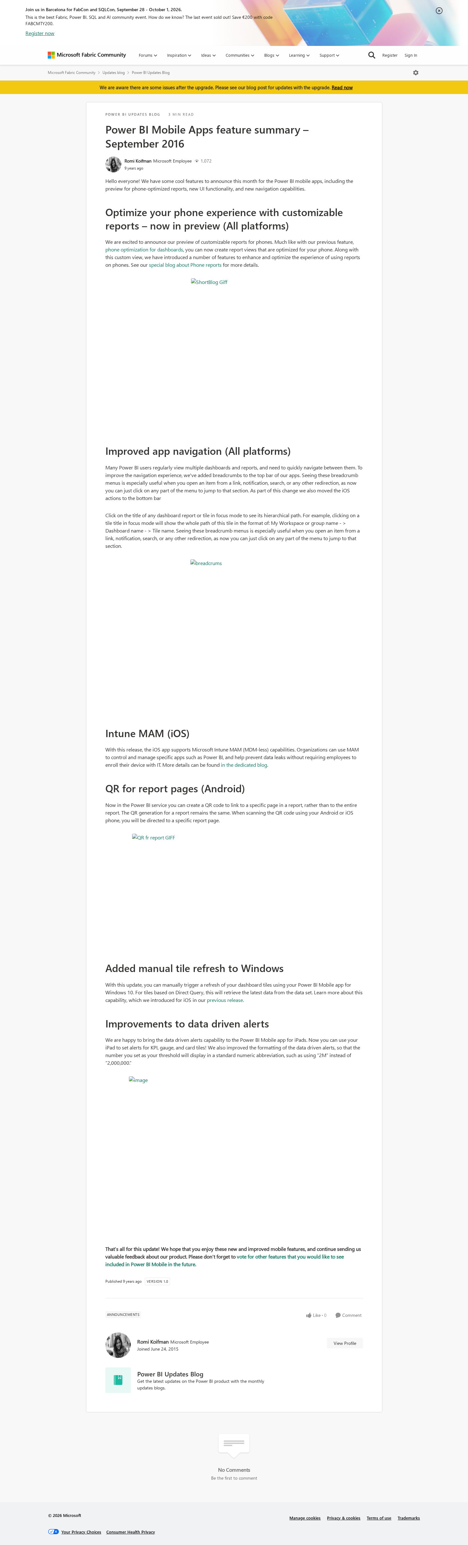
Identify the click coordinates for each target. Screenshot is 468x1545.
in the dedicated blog (244, 764)
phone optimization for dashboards (144, 249)
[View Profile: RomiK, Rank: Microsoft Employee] (113, 164)
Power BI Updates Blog (151, 72)
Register (390, 55)
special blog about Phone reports (185, 264)
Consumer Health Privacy (130, 1531)
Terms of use (379, 1517)
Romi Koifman (138, 161)
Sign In (411, 55)
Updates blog (114, 72)
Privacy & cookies (343, 1517)
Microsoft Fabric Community (72, 72)
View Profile (345, 1343)
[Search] (372, 55)
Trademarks (409, 1517)
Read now (342, 87)
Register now (39, 33)
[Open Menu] (415, 72)
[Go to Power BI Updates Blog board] (118, 1380)
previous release (225, 1000)
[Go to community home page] (87, 55)
